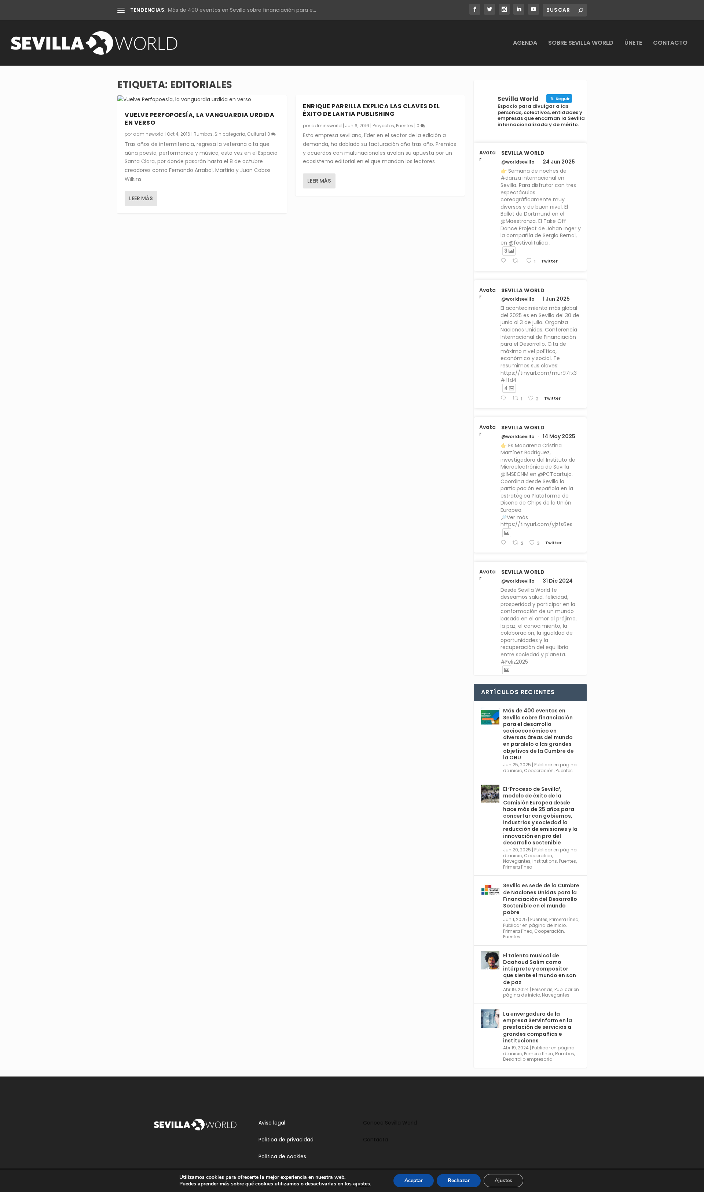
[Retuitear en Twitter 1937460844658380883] (517, 261)
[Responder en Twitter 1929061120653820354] (505, 398)
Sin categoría (229, 134)
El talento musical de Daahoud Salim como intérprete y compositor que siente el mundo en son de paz (539, 969)
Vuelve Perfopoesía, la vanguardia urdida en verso (199, 119)
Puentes (404, 125)
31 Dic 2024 (558, 580)
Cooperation (538, 855)
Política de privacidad (286, 1139)
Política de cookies (282, 1156)
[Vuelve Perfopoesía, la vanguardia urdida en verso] (202, 99)
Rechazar (459, 1180)
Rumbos (203, 134)
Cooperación (539, 770)
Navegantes (517, 861)
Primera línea (517, 867)
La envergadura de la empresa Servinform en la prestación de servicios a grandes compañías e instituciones (537, 1027)
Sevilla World (523, 153)
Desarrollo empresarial (528, 1059)
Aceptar (413, 1180)
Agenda (525, 43)
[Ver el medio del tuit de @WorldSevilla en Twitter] (506, 532)
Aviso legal (271, 1122)
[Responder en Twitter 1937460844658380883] (505, 261)
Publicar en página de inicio (534, 925)
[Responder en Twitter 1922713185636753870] (505, 543)
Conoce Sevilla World (390, 1122)
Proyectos (383, 125)
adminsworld (148, 134)
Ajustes (503, 1180)
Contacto (670, 43)
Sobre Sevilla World (580, 43)
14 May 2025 (559, 436)
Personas (542, 989)
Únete (633, 43)
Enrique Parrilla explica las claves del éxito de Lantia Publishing (371, 110)
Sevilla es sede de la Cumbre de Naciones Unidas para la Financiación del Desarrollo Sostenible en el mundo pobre (541, 899)
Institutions (544, 861)
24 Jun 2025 (559, 161)
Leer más (141, 198)
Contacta (375, 1139)
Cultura (255, 134)
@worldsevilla (518, 162)
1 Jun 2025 (556, 298)
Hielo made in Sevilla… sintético (207, 10)
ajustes (361, 1184)
